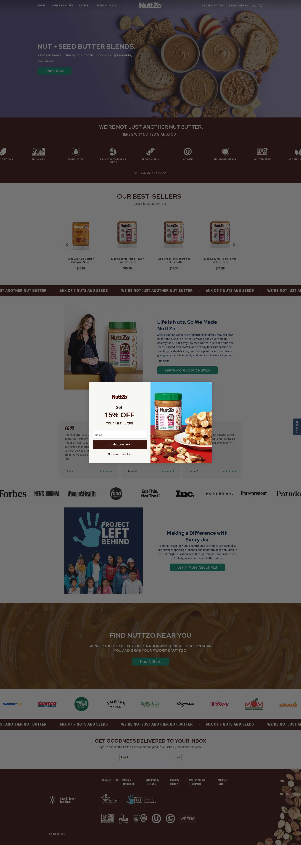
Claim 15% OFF (120, 444)
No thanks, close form (120, 454)
